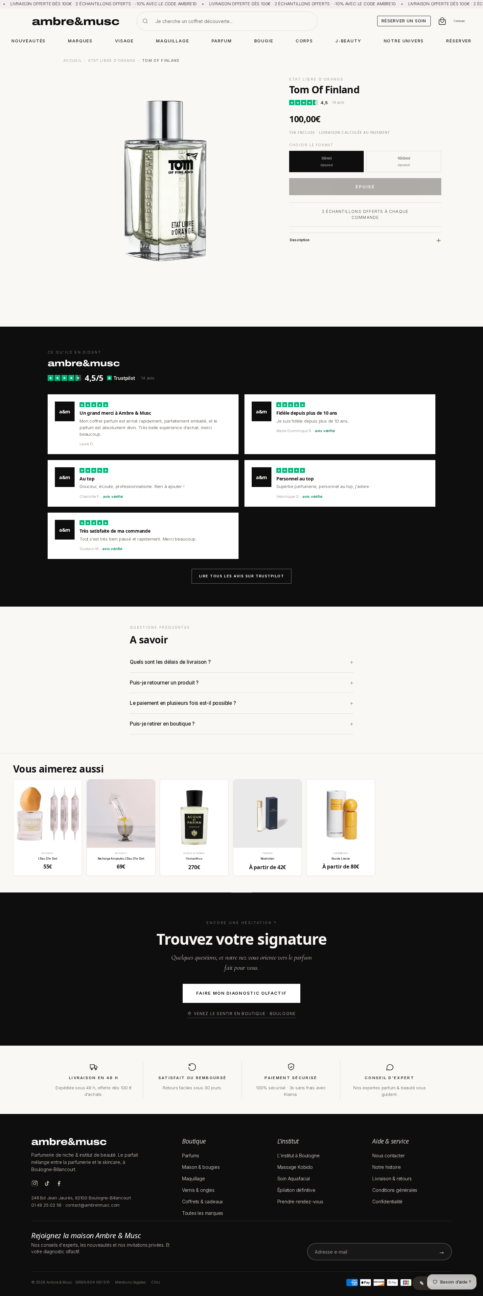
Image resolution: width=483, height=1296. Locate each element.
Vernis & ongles (198, 1190)
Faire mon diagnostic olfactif (241, 993)
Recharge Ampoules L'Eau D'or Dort (121, 858)
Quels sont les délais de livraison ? (170, 662)
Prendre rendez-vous (300, 1201)
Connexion (459, 21)
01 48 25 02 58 (46, 1205)
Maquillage (193, 1178)
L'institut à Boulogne (298, 1155)
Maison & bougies (201, 1167)
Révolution (267, 858)
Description (300, 240)
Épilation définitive (296, 1190)
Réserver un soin (403, 20)
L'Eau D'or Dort (47, 858)
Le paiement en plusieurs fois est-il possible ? (183, 703)
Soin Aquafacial (293, 1178)
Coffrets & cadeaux (202, 1201)
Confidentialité (387, 1201)
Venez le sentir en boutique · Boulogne (245, 1013)
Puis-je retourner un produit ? (164, 683)
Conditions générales (394, 1190)
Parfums (190, 1155)
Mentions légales (130, 1282)
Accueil (72, 60)
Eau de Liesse (341, 858)
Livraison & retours (391, 1178)
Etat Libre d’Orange (112, 60)
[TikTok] (46, 1183)
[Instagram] (34, 1183)
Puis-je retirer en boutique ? (162, 724)
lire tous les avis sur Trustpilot (241, 576)
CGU (155, 1282)
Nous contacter (388, 1155)
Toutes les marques (202, 1213)
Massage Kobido (295, 1167)
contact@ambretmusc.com (92, 1205)
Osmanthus (194, 858)
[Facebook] (59, 1183)
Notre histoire (386, 1167)
